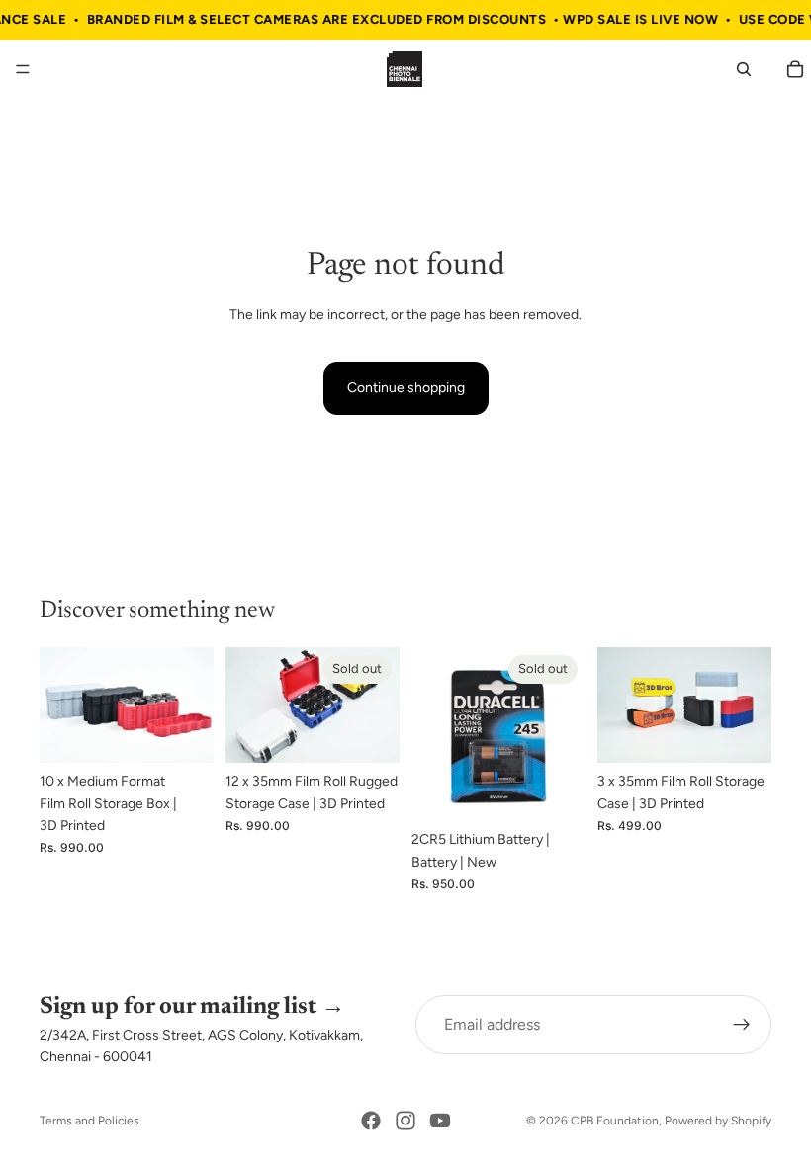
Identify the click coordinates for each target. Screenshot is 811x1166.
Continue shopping (406, 387)
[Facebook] (371, 1120)
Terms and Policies (89, 1120)
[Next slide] (192, 705)
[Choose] (183, 732)
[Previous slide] (61, 705)
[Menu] (22, 70)
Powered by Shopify (718, 1120)
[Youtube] (440, 1120)
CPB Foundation (615, 1120)
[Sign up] (742, 1024)
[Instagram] (405, 1120)
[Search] (744, 69)
